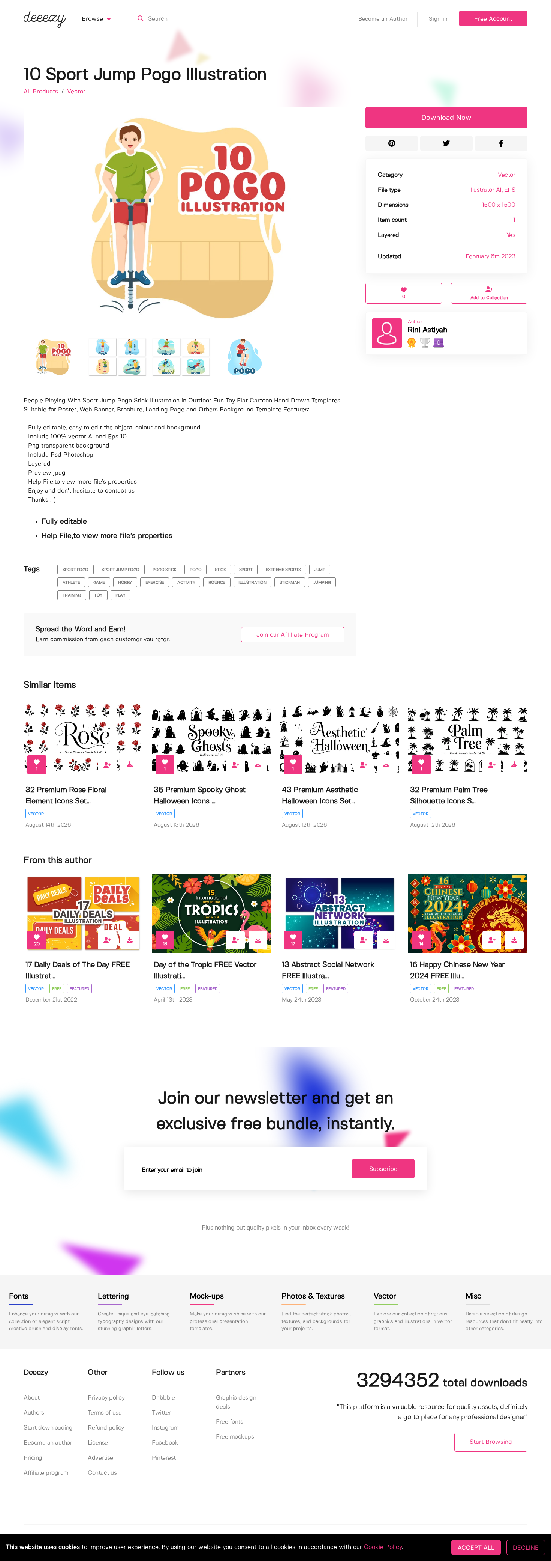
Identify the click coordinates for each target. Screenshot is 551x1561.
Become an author (48, 1443)
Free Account (493, 19)
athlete (71, 583)
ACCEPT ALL (476, 1547)
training (72, 595)
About (32, 1398)
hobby (125, 583)
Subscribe (383, 1168)
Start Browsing (491, 1442)
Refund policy (106, 1428)
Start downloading (48, 1428)
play (120, 595)
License (98, 1443)
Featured (79, 989)
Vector (76, 92)
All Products (42, 92)
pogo (195, 570)
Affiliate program (46, 1473)
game (99, 583)
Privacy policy (106, 1398)
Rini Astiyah (427, 330)
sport (246, 570)
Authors (34, 1413)
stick (220, 570)
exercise (154, 583)
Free (56, 989)
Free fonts (229, 1422)
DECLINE (526, 1547)
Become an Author (383, 19)
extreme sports (283, 570)
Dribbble (163, 1398)
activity (186, 583)
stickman (290, 583)
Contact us (102, 1473)
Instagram (165, 1428)
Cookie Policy (383, 1547)
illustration (252, 583)
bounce (216, 583)
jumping (322, 583)
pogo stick (164, 570)
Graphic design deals (236, 1402)
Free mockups (235, 1437)
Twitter (161, 1413)
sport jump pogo (120, 570)
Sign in (438, 19)
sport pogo (75, 570)
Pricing (33, 1458)
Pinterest (164, 1458)
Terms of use (104, 1413)
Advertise (100, 1458)
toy (98, 595)
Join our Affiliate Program (292, 635)
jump (319, 570)
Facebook (165, 1443)
